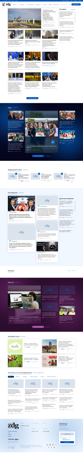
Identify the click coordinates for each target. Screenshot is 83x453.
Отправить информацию (65, 0)
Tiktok (54, 447)
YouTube (50, 445)
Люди (37, 431)
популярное (73, 9)
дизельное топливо (51, 376)
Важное (12, 46)
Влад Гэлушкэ (14, 212)
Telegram (47, 445)
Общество (38, 4)
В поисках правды (64, 143)
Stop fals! (27, 425)
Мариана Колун (43, 252)
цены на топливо (34, 376)
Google (49, 447)
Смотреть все (15, 107)
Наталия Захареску (43, 206)
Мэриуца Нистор (14, 241)
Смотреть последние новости (38, 372)
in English (79, 0)
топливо (25, 376)
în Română (75, 0)
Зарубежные (47, 65)
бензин (43, 376)
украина (18, 376)
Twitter (51, 447)
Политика (22, 4)
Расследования (30, 4)
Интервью (33, 431)
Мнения (45, 4)
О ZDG (71, 0)
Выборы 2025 (56, 4)
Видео (50, 4)
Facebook (53, 445)
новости (12, 69)
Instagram (56, 445)
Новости (15, 4)
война (11, 376)
